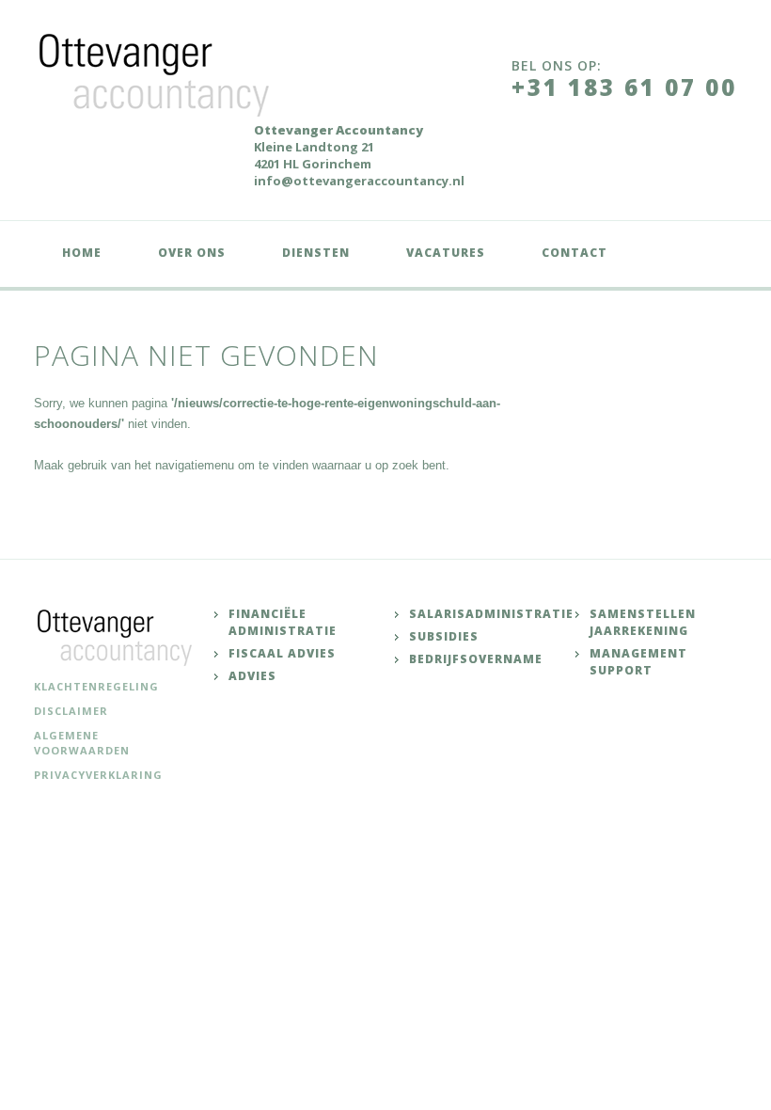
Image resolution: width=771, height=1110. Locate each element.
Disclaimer (71, 711)
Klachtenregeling (96, 686)
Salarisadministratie (491, 614)
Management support (638, 661)
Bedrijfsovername (476, 659)
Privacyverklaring (98, 775)
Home (82, 253)
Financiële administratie (282, 622)
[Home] (158, 73)
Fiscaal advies (282, 653)
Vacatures (445, 253)
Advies (252, 676)
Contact (574, 253)
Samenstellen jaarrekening (643, 622)
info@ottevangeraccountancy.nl (359, 180)
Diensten (316, 253)
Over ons (192, 253)
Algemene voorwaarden (82, 742)
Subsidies (444, 636)
